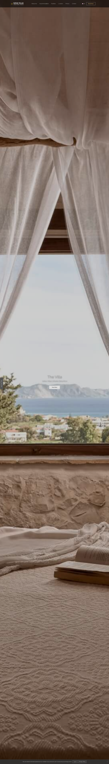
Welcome (34, 3)
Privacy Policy (82, 761)
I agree (75, 761)
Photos (67, 3)
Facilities (53, 3)
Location (60, 3)
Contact (74, 3)
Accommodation (44, 3)
